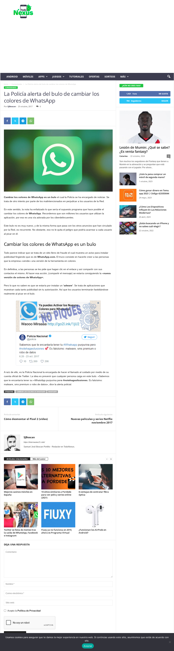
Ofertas (94, 76)
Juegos (56, 76)
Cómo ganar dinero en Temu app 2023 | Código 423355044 (154, 192)
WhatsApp (52, 392)
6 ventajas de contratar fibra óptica (94, 493)
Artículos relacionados (17, 459)
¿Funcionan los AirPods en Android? (92, 531)
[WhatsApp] (30, 120)
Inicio (6, 84)
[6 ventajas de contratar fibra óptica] (96, 476)
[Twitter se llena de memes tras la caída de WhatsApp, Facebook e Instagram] (21, 514)
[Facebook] (7, 120)
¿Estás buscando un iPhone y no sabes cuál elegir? (154, 225)
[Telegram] (23, 120)
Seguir (164, 101)
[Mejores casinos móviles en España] (21, 476)
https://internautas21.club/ (34, 442)
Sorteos (110, 76)
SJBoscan (11, 106)
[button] (168, 76)
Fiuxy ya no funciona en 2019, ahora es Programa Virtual (56, 531)
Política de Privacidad (29, 610)
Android (12, 76)
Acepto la (24, 610)
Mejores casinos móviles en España (18, 493)
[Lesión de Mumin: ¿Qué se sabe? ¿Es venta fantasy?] (144, 127)
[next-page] (111, 459)
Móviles (28, 76)
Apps (41, 76)
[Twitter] (15, 120)
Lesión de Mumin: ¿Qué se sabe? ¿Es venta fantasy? (144, 149)
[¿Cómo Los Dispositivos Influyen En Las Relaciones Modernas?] (127, 211)
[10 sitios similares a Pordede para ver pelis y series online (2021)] (58, 476)
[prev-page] (107, 459)
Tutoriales (76, 76)
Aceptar (88, 646)
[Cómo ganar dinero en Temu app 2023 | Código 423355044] (127, 195)
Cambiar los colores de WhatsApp (31, 392)
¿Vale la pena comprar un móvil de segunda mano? (152, 176)
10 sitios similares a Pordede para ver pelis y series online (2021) (56, 494)
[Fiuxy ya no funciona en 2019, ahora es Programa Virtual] (58, 514)
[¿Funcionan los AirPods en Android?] (96, 514)
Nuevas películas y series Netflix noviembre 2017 (91, 420)
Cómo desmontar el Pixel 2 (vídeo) (26, 419)
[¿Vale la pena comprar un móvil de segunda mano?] (127, 179)
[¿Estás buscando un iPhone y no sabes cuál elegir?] (127, 228)
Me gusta (163, 93)
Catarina (123, 156)
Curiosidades (17, 84)
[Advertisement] (87, 47)
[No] (169, 642)
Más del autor (39, 459)
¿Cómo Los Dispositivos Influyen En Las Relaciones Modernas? (152, 209)
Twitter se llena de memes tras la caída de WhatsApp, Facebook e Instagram (21, 532)
